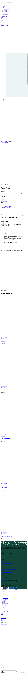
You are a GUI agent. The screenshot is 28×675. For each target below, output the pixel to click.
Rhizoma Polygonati (6, 536)
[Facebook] (8, 578)
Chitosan (3, 184)
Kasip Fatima (4, 487)
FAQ (4, 564)
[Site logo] (7, 4)
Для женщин (6, 99)
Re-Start (3, 341)
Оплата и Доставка (7, 563)
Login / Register (6, 611)
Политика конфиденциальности (10, 570)
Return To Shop (3, 618)
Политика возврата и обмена (10, 569)
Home (2, 99)
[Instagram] (6, 578)
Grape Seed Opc (4, 141)
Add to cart (3, 200)
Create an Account (4, 624)
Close (2, 614)
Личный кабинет (7, 572)
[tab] (15, 205)
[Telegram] (4, 578)
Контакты (5, 561)
